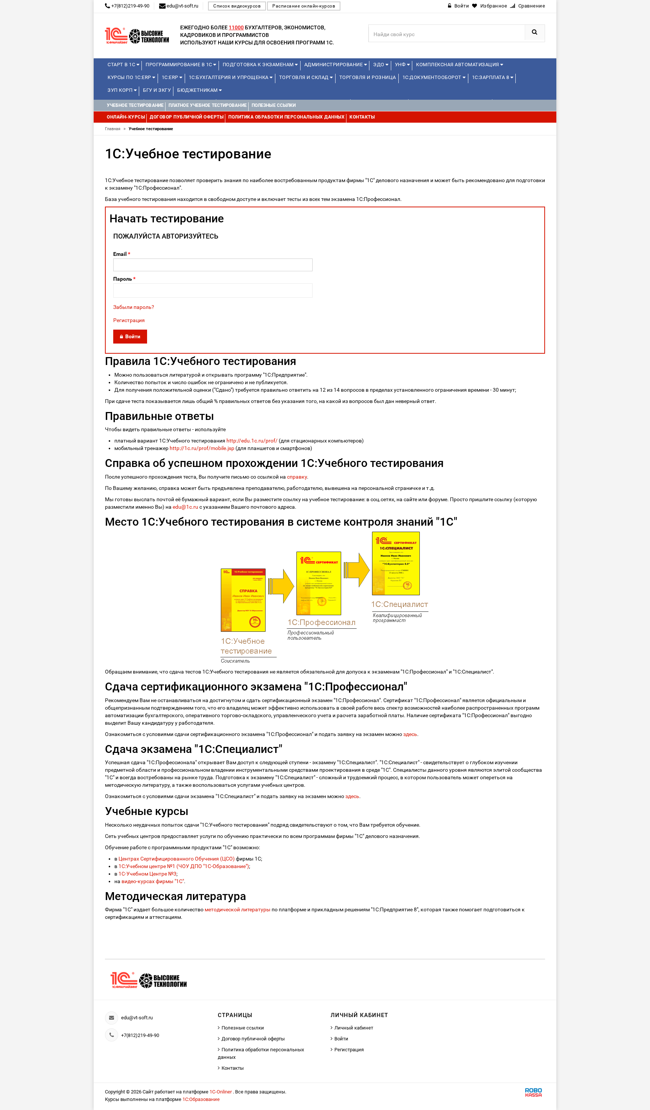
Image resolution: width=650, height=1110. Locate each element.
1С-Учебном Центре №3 (147, 874)
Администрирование (334, 64)
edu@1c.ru (185, 507)
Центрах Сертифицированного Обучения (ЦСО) (176, 859)
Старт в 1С (122, 64)
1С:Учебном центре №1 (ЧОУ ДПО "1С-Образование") (183, 866)
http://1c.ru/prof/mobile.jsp (202, 448)
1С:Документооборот (432, 77)
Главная (115, 128)
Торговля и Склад (304, 77)
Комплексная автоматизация (458, 64)
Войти (341, 1039)
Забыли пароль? (133, 307)
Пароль (124, 279)
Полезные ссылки (243, 1028)
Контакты (233, 1068)
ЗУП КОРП (121, 90)
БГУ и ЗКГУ (157, 90)
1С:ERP (171, 77)
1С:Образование (201, 1099)
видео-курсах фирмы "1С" (152, 881)
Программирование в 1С (179, 64)
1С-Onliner (221, 1092)
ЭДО (379, 64)
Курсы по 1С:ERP (130, 77)
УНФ (401, 64)
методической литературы (237, 909)
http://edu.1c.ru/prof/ (252, 441)
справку (297, 477)
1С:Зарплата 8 (491, 77)
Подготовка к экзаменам (259, 64)
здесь (410, 734)
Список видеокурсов (237, 6)
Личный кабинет (353, 1028)
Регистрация (129, 320)
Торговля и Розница (367, 77)
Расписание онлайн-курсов (303, 6)
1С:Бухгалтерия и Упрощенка (229, 77)
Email (121, 254)
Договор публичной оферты (253, 1039)
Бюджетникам (198, 90)
